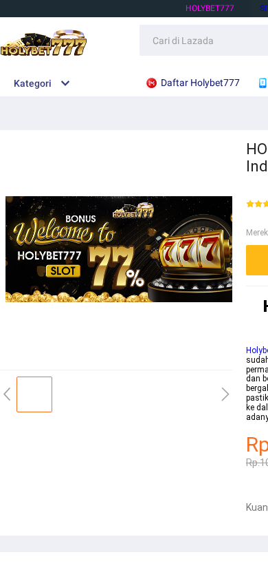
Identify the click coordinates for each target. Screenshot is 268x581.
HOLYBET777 (210, 8)
